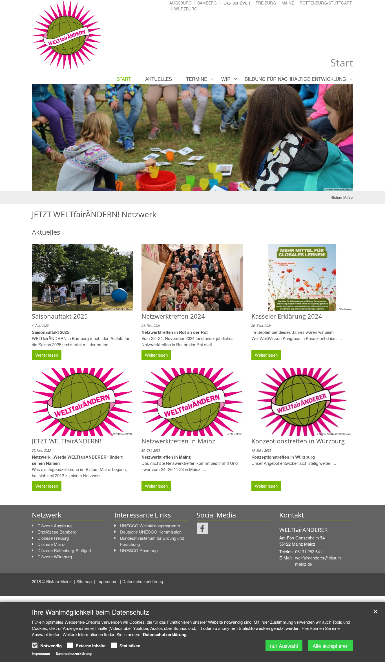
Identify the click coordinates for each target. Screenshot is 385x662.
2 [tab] (192, 185)
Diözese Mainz (51, 544)
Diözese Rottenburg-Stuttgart (64, 550)
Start (124, 78)
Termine (196, 78)
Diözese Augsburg (54, 525)
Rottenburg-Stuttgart (326, 3)
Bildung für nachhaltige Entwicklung (295, 78)
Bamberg (207, 3)
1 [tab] (184, 185)
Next (339, 137)
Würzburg (185, 9)
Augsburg (180, 3)
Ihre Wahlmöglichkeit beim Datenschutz (90, 612)
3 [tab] (201, 185)
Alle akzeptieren (331, 645)
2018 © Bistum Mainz (52, 581)
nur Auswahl (284, 645)
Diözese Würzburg (54, 556)
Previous (46, 137)
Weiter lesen (46, 355)
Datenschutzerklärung (142, 581)
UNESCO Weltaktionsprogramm (150, 525)
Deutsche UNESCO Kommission (151, 532)
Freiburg (266, 3)
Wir (226, 78)
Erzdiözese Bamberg (56, 532)
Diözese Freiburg (53, 538)
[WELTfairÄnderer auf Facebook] (202, 528)
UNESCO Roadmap (139, 550)
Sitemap (84, 581)
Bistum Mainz (342, 197)
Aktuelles (158, 78)
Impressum (107, 581)
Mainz (288, 3)
